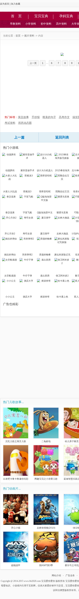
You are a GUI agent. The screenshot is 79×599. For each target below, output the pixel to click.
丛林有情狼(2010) (46, 527)
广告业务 (70, 575)
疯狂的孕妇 (10, 254)
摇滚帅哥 (44, 296)
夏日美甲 (44, 233)
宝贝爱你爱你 (48, 581)
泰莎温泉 (10, 212)
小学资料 (30, 23)
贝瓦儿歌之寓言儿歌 (15, 441)
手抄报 (36, 117)
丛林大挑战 (62, 233)
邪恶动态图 (25, 122)
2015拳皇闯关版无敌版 (62, 171)
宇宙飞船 (27, 212)
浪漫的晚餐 (45, 254)
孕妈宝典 (66, 16)
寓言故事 (23, 117)
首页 (18, 35)
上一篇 (19, 137)
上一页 (33, 63)
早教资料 (15, 23)
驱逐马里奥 (62, 212)
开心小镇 (15, 527)
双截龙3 (27, 191)
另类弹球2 (27, 254)
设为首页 (4, 3)
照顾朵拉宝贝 (62, 191)
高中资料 (61, 23)
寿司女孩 (27, 233)
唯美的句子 (49, 117)
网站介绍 (56, 575)
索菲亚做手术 (27, 170)
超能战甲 (15, 565)
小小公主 (10, 296)
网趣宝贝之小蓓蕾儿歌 (46, 479)
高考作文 (64, 117)
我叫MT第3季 (46, 565)
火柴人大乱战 (10, 191)
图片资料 (29, 35)
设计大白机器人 (45, 170)
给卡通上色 (62, 296)
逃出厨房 (44, 275)
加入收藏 (15, 3)
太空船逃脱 (10, 275)
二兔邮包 (46, 441)
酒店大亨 (27, 296)
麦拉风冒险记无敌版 (62, 255)
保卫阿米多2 (62, 275)
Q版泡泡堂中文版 (45, 213)
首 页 (16, 16)
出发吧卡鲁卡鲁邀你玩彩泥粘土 (15, 479)
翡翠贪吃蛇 (45, 191)
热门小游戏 (10, 147)
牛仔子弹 (27, 275)
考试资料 (10, 122)
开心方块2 (10, 233)
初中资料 (46, 23)
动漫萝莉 (10, 170)
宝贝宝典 (41, 16)
